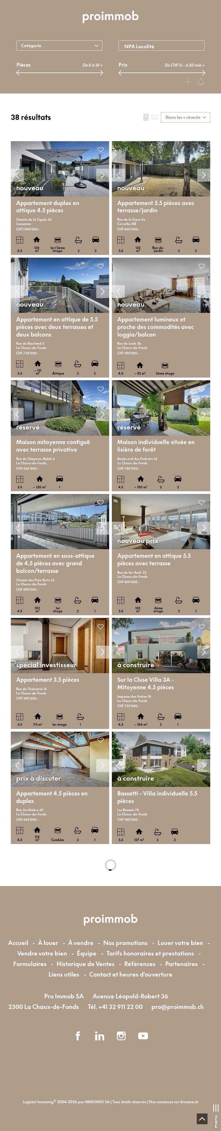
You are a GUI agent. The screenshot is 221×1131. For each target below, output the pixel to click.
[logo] (110, 17)
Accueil (18, 943)
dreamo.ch (189, 1101)
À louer (48, 943)
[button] (17, 175)
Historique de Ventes (86, 964)
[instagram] (121, 1036)
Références (140, 964)
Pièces (23, 64)
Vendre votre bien (42, 953)
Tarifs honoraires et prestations (150, 953)
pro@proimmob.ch (177, 1007)
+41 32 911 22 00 (120, 1007)
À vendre (81, 943)
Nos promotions (125, 943)
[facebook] (78, 1036)
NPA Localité (139, 46)
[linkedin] (99, 1036)
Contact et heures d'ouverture (130, 974)
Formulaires (30, 964)
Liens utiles (64, 974)
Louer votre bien (180, 943)
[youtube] (143, 1036)
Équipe (86, 953)
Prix (123, 64)
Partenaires (181, 964)
